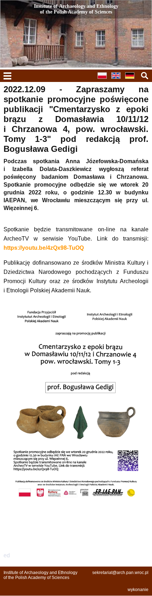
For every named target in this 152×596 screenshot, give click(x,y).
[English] (117, 79)
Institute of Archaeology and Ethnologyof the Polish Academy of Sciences (40, 575)
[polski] (104, 79)
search (144, 75)
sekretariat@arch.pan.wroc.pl (120, 572)
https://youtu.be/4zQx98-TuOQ (44, 248)
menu (7, 76)
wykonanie (138, 589)
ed (7, 555)
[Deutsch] (131, 79)
